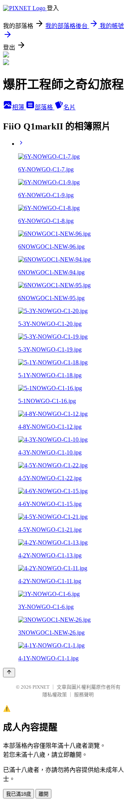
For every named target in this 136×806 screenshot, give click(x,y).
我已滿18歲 (18, 794)
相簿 (19, 107)
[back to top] (9, 672)
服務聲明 (84, 694)
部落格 (44, 107)
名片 (69, 107)
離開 (43, 794)
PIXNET (40, 687)
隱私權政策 (54, 694)
